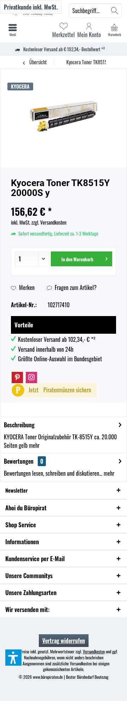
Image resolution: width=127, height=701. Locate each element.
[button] (13, 657)
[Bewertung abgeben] (63, 202)
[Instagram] (31, 377)
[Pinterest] (17, 377)
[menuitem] (114, 30)
